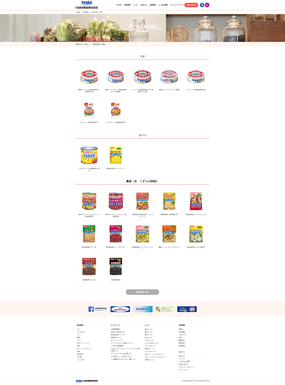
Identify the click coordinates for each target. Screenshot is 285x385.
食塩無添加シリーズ (118, 335)
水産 (78, 351)
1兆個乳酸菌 (115, 329)
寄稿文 (181, 329)
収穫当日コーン (116, 337)
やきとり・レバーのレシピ (154, 354)
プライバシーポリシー (186, 367)
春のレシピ (149, 329)
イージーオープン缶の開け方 (121, 353)
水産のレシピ (149, 360)
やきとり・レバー (83, 343)
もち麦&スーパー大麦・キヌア (121, 356)
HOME (119, 5)
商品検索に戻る (142, 292)
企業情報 (152, 5)
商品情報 (127, 5)
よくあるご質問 (184, 361)
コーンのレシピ (150, 346)
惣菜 (78, 346)
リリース (182, 359)
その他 (79, 357)
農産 (78, 337)
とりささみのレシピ (152, 343)
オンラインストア (176, 5)
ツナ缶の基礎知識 (117, 346)
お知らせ (143, 5)
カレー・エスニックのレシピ (155, 357)
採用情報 (182, 346)
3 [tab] (141, 315)
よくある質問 (163, 5)
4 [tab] (144, 315)
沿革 (180, 337)
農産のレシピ (149, 348)
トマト (79, 340)
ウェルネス (81, 360)
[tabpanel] (98, 309)
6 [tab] (151, 315)
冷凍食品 (80, 354)
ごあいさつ (182, 335)
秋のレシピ (149, 335)
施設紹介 (182, 343)
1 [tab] (134, 315)
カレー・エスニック (84, 348)
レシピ (135, 5)
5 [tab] (147, 315)
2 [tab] (137, 315)
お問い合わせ (191, 5)
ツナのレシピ (149, 340)
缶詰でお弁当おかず (118, 332)
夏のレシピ (149, 332)
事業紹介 (182, 340)
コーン (79, 335)
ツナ (78, 329)
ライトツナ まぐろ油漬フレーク (122, 343)
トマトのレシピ (150, 351)
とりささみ (81, 332)
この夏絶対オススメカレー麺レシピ (123, 359)
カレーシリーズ (116, 340)
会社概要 (182, 332)
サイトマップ (183, 370)
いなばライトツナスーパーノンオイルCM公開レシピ (125, 350)
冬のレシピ (149, 337)
